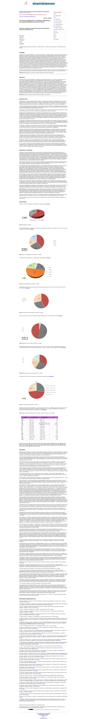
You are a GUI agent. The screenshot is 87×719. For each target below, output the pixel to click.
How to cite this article (59, 24)
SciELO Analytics (58, 15)
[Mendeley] (54, 35)
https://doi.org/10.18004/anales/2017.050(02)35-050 (27, 16)
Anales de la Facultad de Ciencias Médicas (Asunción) (34, 11)
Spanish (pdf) (57, 19)
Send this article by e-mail (59, 29)
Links (28, 601)
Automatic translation (59, 27)
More (56, 35)
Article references (58, 22)
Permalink (56, 39)
